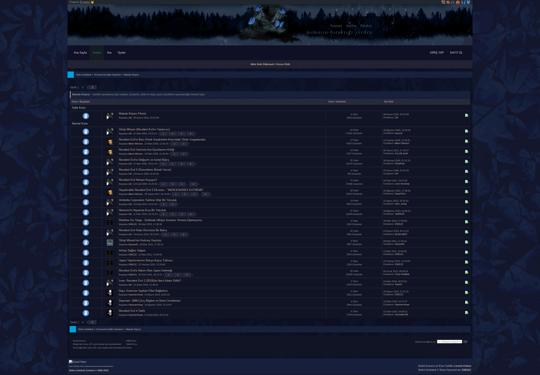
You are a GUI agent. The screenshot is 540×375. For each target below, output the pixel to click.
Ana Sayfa (80, 52)
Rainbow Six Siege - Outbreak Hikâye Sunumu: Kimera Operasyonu (160, 220)
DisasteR (133, 244)
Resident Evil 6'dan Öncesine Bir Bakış (143, 230)
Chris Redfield (402, 274)
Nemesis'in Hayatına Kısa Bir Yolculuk (142, 210)
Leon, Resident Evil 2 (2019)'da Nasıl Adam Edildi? (150, 280)
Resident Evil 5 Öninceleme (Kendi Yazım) (145, 169)
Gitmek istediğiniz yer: (425, 342)
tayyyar (399, 133)
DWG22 (132, 224)
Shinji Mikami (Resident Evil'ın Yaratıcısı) (144, 129)
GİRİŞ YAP (437, 52)
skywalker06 (401, 314)
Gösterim (341, 101)
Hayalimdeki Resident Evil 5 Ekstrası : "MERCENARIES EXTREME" (161, 190)
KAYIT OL (456, 52)
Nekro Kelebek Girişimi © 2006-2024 (88, 370)
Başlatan (85, 101)
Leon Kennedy (402, 183)
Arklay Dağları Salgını (132, 250)
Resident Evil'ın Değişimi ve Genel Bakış (144, 159)
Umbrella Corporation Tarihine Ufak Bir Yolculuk (148, 200)
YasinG (398, 284)
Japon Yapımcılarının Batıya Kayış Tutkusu (146, 260)
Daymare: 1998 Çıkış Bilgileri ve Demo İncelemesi (150, 300)
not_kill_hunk (401, 153)
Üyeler (122, 52)
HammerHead (135, 294)
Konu (75, 101)
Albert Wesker (135, 143)
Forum (97, 52)
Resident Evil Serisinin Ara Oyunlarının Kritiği (146, 149)
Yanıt (331, 101)
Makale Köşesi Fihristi (132, 113)
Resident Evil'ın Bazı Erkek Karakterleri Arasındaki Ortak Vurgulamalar (162, 139)
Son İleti (388, 101)
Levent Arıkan (462, 365)
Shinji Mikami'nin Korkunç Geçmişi (140, 240)
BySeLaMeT (401, 234)
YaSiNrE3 (400, 214)
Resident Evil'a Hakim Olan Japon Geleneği (145, 270)
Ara (109, 52)
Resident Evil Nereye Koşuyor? (138, 179)
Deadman (400, 163)
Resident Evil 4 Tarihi (132, 310)
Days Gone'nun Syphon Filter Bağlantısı (143, 290)
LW (130, 117)
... (188, 184)
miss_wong (400, 203)
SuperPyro (400, 193)
